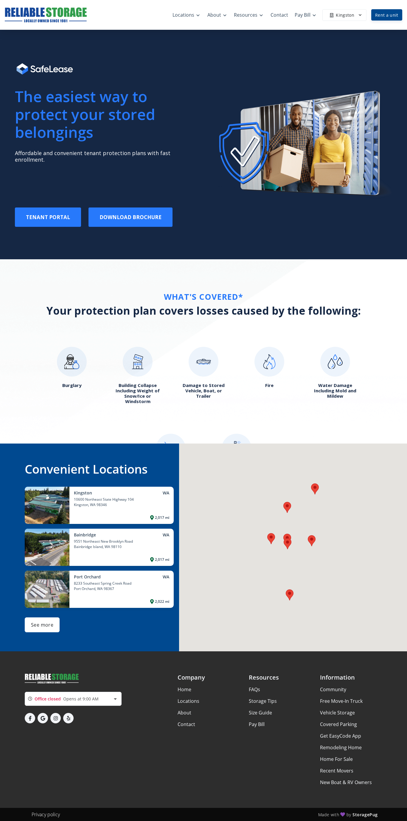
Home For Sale (336, 759)
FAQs (254, 689)
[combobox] (73, 699)
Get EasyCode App (340, 736)
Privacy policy (46, 814)
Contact (186, 724)
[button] (312, 540)
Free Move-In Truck (341, 701)
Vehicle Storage (337, 712)
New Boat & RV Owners (346, 782)
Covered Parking (338, 724)
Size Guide (260, 712)
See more (42, 625)
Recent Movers (336, 770)
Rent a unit (386, 15)
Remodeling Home (341, 747)
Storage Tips (263, 701)
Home (184, 689)
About (184, 712)
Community (333, 689)
